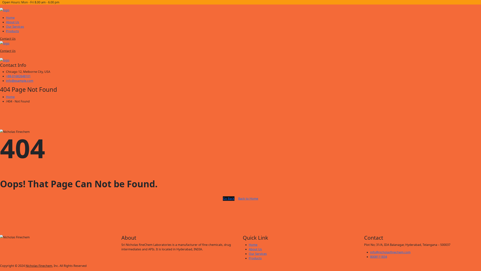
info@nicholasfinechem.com (390, 252)
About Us (12, 22)
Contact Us (8, 39)
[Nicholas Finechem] (4, 10)
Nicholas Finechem (39, 266)
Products (12, 31)
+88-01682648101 (18, 76)
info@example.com (19, 81)
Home (10, 18)
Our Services (15, 27)
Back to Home (248, 198)
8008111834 (378, 257)
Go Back (228, 198)
